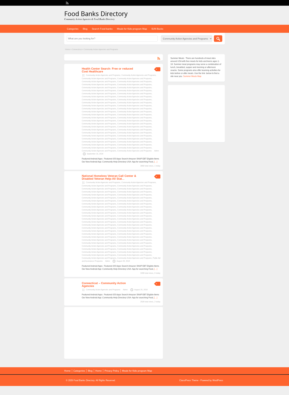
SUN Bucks (157, 28)
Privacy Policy (112, 370)
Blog (85, 28)
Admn (156, 151)
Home (67, 49)
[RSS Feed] (67, 2)
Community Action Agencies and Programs (103, 75)
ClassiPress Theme (188, 380)
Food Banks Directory (96, 13)
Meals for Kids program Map (132, 28)
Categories (72, 28)
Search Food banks (102, 28)
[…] (155, 162)
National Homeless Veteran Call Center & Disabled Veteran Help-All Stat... (109, 177)
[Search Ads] (218, 38)
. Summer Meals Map (191, 76)
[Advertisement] (113, 333)
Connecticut (77, 49)
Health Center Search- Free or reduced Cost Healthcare (107, 70)
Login (220, 3)
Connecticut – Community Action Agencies (104, 285)
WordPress (217, 380)
